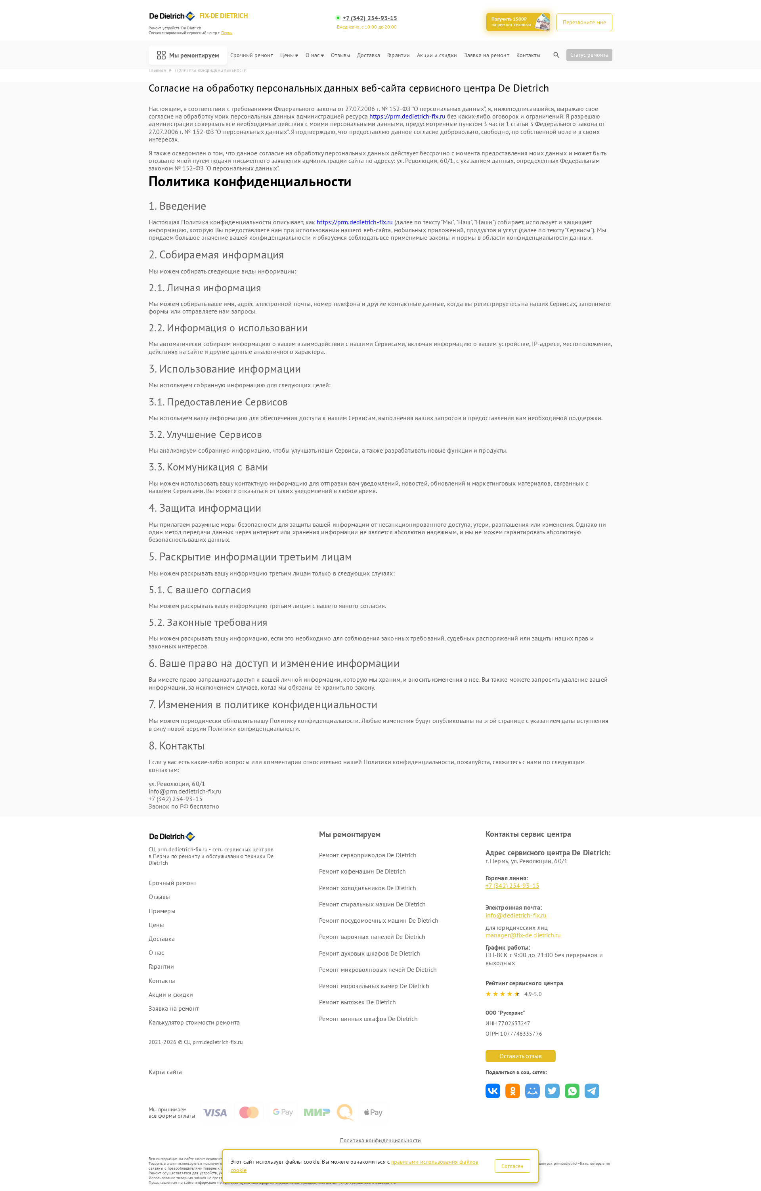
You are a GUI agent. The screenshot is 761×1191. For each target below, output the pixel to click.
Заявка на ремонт (486, 55)
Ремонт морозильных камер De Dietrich (374, 986)
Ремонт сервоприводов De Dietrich (368, 855)
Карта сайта (165, 1072)
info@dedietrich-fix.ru (516, 915)
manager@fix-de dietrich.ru (523, 935)
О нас (313, 55)
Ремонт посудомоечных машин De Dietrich (378, 920)
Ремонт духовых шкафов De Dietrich (369, 953)
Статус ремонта (589, 54)
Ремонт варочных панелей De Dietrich (372, 937)
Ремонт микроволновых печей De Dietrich (378, 969)
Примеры (162, 911)
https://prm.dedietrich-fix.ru (407, 116)
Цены (287, 55)
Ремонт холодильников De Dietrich (367, 888)
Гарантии (398, 55)
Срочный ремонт (251, 55)
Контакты (528, 55)
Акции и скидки (437, 55)
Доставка (368, 55)
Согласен (512, 1166)
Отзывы (340, 55)
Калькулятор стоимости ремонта (194, 1022)
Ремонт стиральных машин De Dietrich (372, 904)
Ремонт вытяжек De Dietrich (357, 1002)
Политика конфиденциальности (380, 1140)
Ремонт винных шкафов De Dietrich (368, 1019)
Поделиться (493, 1091)
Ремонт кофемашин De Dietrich (362, 871)
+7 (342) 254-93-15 (370, 18)
